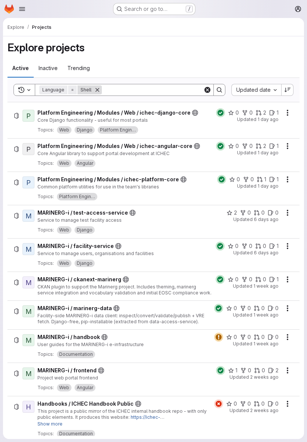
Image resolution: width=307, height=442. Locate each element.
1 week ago (266, 286)
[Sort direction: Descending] (288, 90)
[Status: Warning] (218, 337)
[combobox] (256, 90)
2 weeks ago (264, 377)
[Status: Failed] (218, 403)
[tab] (20, 68)
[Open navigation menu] (22, 9)
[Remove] (97, 89)
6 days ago (266, 219)
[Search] (219, 90)
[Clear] (207, 89)
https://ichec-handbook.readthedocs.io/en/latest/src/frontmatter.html (98, 420)
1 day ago (268, 119)
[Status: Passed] (220, 112)
